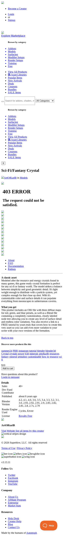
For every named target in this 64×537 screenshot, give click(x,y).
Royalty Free (25, 416)
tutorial (32, 350)
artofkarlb (44, 353)
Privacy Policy (24, 448)
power (21, 353)
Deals (11, 83)
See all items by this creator (30, 430)
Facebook (13, 478)
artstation (22, 356)
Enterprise (13, 502)
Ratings (12, 269)
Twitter (11, 475)
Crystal (5, 353)
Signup (11, 20)
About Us (13, 496)
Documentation (16, 266)
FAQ (10, 263)
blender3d (50, 350)
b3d (27, 353)
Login (11, 14)
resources (54, 353)
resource (54, 356)
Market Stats (14, 505)
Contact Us (14, 527)
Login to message (10, 377)
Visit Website (8, 430)
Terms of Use (8, 448)
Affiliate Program (17, 499)
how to (45, 356)
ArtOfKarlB (10, 177)
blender (41, 350)
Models (24, 177)
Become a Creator (17, 8)
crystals (13, 353)
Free (10, 66)
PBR (15, 350)
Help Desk (13, 518)
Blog (10, 524)
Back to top (7, 337)
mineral (13, 356)
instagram (24, 350)
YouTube (12, 483)
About (11, 260)
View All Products (17, 71)
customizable (34, 356)
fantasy (5, 356)
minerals (34, 353)
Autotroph (31, 532)
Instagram (13, 481)
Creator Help (14, 521)
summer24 (6, 350)
